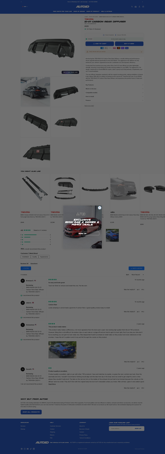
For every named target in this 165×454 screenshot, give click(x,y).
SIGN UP (82, 233)
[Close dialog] (99, 207)
